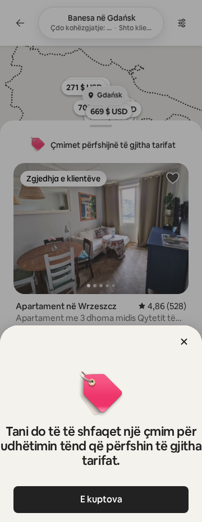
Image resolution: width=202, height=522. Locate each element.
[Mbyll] (184, 341)
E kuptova (101, 499)
